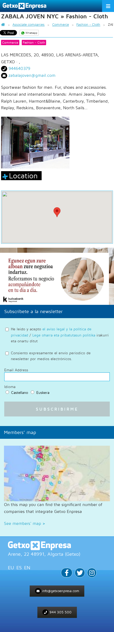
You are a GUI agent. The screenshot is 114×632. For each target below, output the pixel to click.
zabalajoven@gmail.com (31, 75)
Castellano (19, 392)
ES (19, 567)
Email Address (16, 370)
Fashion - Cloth (34, 42)
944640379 (19, 68)
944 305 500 (60, 612)
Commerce (10, 42)
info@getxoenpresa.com (60, 591)
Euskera (42, 392)
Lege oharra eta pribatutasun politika (63, 335)
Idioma (9, 387)
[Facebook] (66, 573)
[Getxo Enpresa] (57, 545)
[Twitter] (80, 573)
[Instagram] (92, 573)
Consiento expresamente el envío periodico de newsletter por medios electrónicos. (51, 356)
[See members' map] (57, 473)
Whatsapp (31, 32)
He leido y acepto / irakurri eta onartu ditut (60, 335)
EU (11, 567)
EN (27, 567)
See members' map (24, 523)
